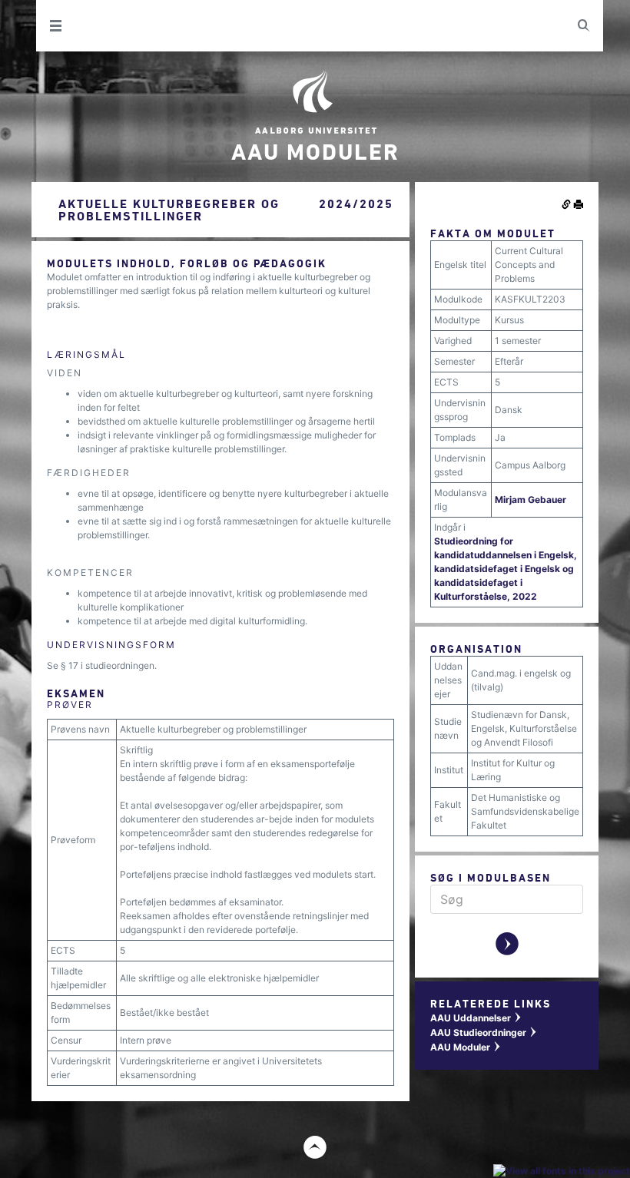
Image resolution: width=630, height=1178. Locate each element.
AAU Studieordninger (484, 1032)
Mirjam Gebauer (530, 499)
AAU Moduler (466, 1047)
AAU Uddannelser (476, 1018)
